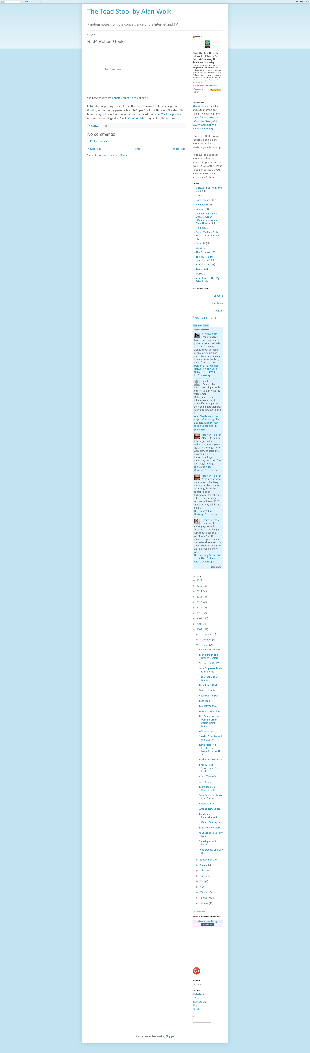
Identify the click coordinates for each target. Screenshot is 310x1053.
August (204, 865)
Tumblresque (203, 264)
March (204, 892)
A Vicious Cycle (207, 731)
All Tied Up (205, 781)
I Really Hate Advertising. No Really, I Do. (208, 768)
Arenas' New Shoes (209, 809)
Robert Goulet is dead (125, 98)
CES (198, 195)
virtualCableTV (209, 333)
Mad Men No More (210, 827)
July (202, 870)
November (206, 639)
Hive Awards (203, 204)
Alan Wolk (198, 106)
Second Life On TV (209, 663)
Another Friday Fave (210, 711)
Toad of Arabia (207, 690)
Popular (206, 325)
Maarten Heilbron (211, 435)
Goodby (92, 110)
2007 (200, 629)
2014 (200, 591)
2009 (200, 618)
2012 (200, 602)
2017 (200, 580)
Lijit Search (198, 984)
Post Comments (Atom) (115, 155)
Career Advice (206, 803)
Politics (200, 228)
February (205, 898)
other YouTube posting (167, 114)
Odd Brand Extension (210, 759)
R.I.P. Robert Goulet (210, 649)
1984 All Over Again (210, 822)
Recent (200, 325)
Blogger (170, 1036)
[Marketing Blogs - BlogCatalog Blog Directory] (199, 1009)
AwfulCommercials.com (135, 118)
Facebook (217, 303)
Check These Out (208, 776)
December (206, 634)
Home (137, 149)
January (204, 903)
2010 (200, 613)
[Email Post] (106, 125)
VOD (198, 273)
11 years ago (205, 375)
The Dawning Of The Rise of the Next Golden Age (207, 558)
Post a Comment (99, 141)
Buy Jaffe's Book (208, 706)
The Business (203, 252)
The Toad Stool (197, 911)
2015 (200, 586)
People (195, 325)
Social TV (200, 243)
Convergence (203, 200)
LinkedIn (218, 296)
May (202, 881)
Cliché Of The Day (208, 695)
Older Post (179, 149)
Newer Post (94, 149)
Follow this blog (207, 924)
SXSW (199, 248)
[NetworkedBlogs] (208, 921)
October (204, 645)
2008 (200, 624)
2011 (200, 607)
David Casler (208, 381)
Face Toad (204, 701)
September (206, 859)
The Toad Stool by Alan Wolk (129, 12)
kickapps (200, 209)
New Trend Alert (208, 685)
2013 (200, 596)
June (202, 876)
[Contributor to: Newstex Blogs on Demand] (202, 1021)
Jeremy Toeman (210, 520)
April (203, 887)
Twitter (200, 269)
